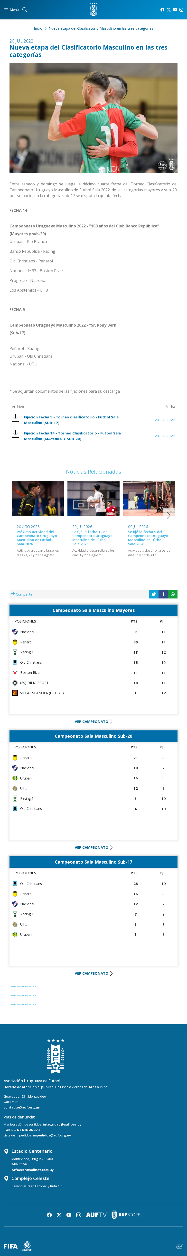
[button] (169, 515)
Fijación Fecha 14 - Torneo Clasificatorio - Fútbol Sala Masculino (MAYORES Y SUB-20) (72, 436)
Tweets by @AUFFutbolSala (22, 986)
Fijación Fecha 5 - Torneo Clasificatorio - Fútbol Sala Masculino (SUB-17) (71, 420)
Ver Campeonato (91, 721)
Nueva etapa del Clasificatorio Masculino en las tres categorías (101, 28)
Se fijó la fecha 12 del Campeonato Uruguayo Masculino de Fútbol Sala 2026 (92, 537)
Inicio (38, 28)
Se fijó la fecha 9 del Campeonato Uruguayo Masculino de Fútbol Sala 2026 (148, 537)
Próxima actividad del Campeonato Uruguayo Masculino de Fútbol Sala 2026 (37, 537)
